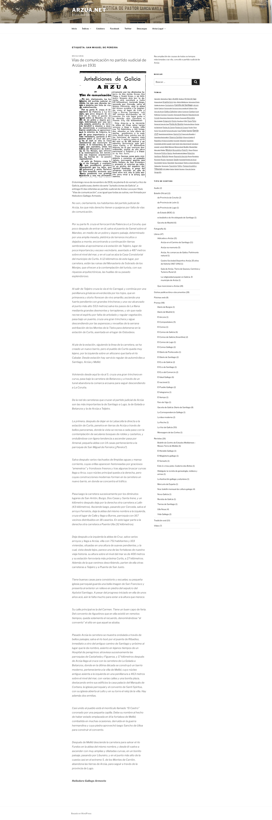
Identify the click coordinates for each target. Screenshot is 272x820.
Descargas (142, 28)
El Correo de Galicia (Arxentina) (171, 337)
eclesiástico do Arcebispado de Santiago (175, 217)
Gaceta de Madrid (165, 222)
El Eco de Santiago (165, 367)
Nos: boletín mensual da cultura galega (174, 489)
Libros (157, 234)
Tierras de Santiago (166, 504)
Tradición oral (160, 520)
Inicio (74, 28)
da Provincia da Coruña (167, 197)
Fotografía (158, 229)
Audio (156, 188)
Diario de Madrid (164, 312)
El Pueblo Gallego (165, 387)
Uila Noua (161, 509)
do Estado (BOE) (164, 212)
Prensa (157, 302)
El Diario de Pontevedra (167, 352)
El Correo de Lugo (165, 342)
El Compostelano (165, 322)
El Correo (161, 327)
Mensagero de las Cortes (168, 432)
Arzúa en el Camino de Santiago (175, 242)
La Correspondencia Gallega (170, 412)
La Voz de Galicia (165, 427)
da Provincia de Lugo (166, 207)
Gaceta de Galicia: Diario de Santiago (174, 407)
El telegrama (163, 392)
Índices (85, 28)
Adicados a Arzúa (165, 238)
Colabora (100, 28)
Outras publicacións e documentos (169, 292)
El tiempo (161, 397)
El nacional (162, 382)
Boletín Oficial (160, 193)
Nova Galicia (163, 494)
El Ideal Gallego (164, 377)
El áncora (161, 317)
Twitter (128, 28)
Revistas (158, 438)
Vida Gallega (163, 514)
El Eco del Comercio (166, 372)
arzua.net (89, 10)
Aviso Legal (157, 28)
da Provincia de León (166, 202)
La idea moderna (165, 417)
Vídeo (156, 525)
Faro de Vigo (163, 402)
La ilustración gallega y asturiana (172, 479)
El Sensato (162, 461)
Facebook (114, 28)
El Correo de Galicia (166, 332)
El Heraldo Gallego (165, 451)
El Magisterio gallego (166, 456)
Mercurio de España (166, 484)
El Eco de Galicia (164, 362)
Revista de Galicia (165, 499)
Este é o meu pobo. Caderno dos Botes (174, 466)
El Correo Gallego (165, 347)
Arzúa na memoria (169, 247)
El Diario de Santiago (166, 357)
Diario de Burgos (164, 307)
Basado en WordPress (81, 813)
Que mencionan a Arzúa (168, 286)
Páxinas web (160, 297)
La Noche (161, 422)
